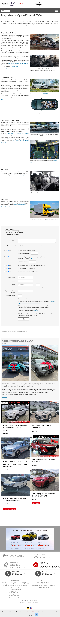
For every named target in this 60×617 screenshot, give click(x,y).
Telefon (13, 284)
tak (6, 250)
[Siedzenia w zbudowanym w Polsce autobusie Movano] (44, 149)
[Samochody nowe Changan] (30, 4)
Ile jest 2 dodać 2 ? (10, 295)
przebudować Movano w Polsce (18, 133)
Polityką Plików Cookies (32, 611)
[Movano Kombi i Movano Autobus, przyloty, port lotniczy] (44, 127)
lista (30, 258)
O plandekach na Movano (7, 207)
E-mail (13, 281)
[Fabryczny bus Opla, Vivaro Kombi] (44, 42)
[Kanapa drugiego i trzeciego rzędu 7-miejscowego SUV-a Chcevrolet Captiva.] (44, 181)
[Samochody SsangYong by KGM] (13, 4)
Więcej (2, 99)
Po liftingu (45, 93)
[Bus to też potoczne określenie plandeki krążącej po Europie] (44, 209)
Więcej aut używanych (10, 509)
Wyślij (23, 319)
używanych (22, 175)
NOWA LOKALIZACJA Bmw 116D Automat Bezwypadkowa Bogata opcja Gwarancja (15, 464)
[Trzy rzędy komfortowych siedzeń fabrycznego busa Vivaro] (44, 61)
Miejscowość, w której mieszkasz (10, 291)
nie (10, 250)
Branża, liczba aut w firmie (24, 253)
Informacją (35, 310)
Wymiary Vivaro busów (6, 68)
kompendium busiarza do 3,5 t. (21, 204)
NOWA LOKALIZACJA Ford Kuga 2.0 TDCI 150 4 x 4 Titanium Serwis (15, 428)
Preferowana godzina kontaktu (43, 287)
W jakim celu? (15, 66)
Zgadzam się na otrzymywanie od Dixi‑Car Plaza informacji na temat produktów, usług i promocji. (35, 314)
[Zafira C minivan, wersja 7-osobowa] (44, 85)
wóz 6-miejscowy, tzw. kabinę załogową (18, 63)
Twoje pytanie (11, 240)
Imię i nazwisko (11, 277)
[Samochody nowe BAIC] (21, 4)
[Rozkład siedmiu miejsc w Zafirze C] (44, 104)
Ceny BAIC (4, 397)
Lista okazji (36, 503)
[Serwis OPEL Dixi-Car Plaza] (38, 4)
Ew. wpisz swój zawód (23, 261)
